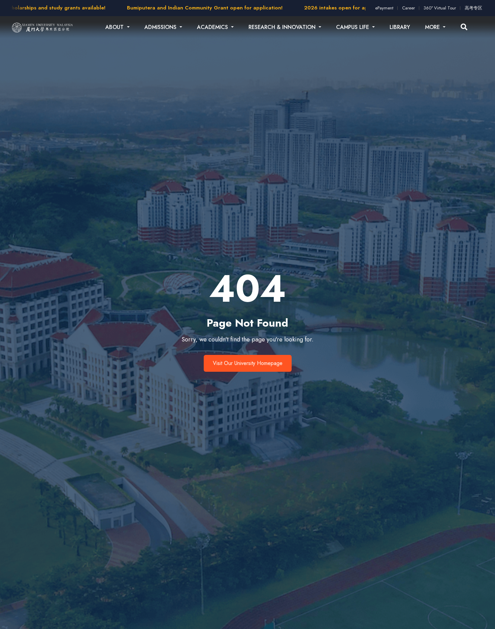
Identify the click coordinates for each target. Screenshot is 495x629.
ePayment (384, 8)
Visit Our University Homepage (248, 363)
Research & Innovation (283, 27)
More (433, 27)
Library (400, 27)
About (115, 27)
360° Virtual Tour (440, 8)
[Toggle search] (464, 27)
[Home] (42, 27)
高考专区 (473, 8)
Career (408, 8)
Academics (213, 27)
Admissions (161, 27)
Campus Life (353, 27)
